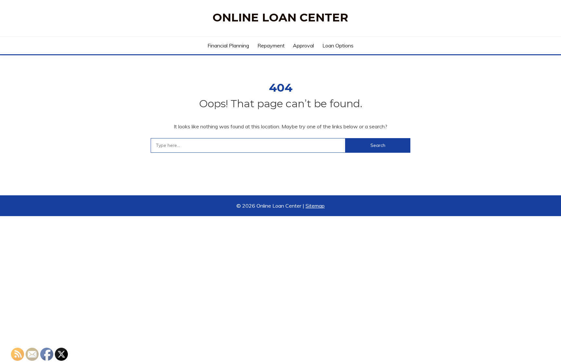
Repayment (271, 45)
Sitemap (315, 205)
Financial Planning (228, 45)
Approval (303, 45)
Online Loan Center (280, 17)
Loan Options (338, 45)
